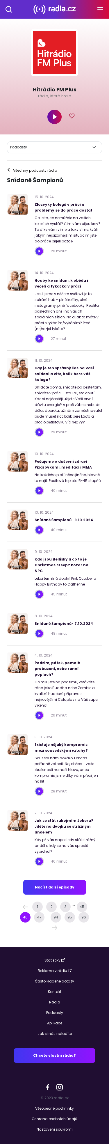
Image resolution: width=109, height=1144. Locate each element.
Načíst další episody (54, 887)
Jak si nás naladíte (54, 1033)
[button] (25, 907)
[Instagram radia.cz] (59, 1086)
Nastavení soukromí (55, 1129)
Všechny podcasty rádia (32, 170)
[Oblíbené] (72, 116)
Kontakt (54, 991)
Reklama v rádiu (52, 970)
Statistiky (52, 960)
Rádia (54, 1002)
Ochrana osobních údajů (54, 1118)
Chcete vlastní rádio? (54, 1055)
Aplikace (54, 1023)
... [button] (73, 904)
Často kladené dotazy (54, 981)
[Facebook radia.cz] (47, 1086)
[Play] (54, 117)
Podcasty (54, 1012)
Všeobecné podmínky (54, 1108)
